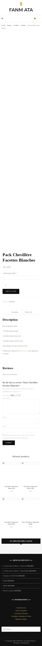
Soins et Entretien (21, 610)
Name (5, 417)
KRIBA (5, 586)
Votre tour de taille (9, 273)
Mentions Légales (21, 619)
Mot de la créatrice (8, 591)
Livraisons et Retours (21, 613)
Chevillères (12, 301)
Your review (7, 398)
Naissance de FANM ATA (10, 576)
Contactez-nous (21, 608)
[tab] (14, 312)
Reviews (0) (28, 312)
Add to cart (11, 291)
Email (5, 426)
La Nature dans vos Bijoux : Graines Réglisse (16, 571)
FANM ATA (21, 10)
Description (15, 312)
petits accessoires (23, 351)
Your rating (6, 395)
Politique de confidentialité (21, 643)
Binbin (5, 581)
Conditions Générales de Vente (21, 616)
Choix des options (11, 472)
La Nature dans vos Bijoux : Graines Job (15, 566)
